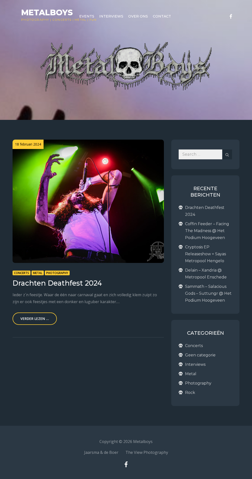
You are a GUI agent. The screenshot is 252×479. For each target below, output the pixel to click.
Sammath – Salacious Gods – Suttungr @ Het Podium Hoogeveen (208, 293)
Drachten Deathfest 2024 (57, 283)
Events (86, 16)
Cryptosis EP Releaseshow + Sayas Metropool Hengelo (205, 254)
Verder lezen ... (34, 318)
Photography (35, 19)
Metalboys (47, 12)
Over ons (138, 16)
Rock (190, 392)
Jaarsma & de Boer (101, 452)
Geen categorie (200, 355)
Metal (37, 273)
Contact (162, 16)
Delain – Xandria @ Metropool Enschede (206, 273)
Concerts (62, 19)
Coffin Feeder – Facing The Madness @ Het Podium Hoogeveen (207, 230)
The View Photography (147, 452)
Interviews (111, 16)
